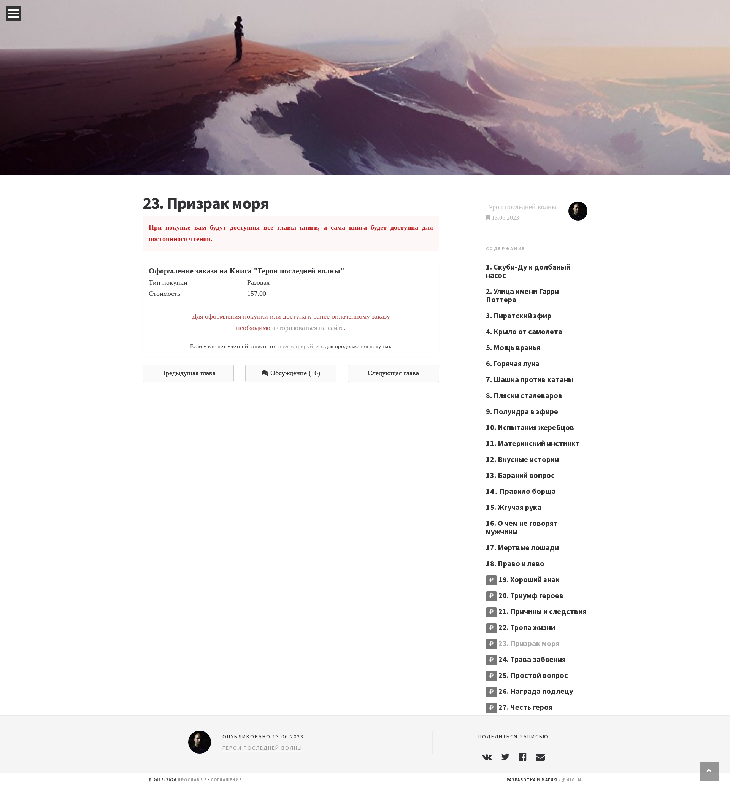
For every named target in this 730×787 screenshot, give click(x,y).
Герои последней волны (521, 207)
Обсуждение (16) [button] (294, 373)
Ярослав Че (192, 779)
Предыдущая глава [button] (188, 373)
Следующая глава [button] (393, 373)
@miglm (572, 779)
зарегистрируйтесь (300, 346)
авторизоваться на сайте (308, 328)
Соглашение (226, 779)
